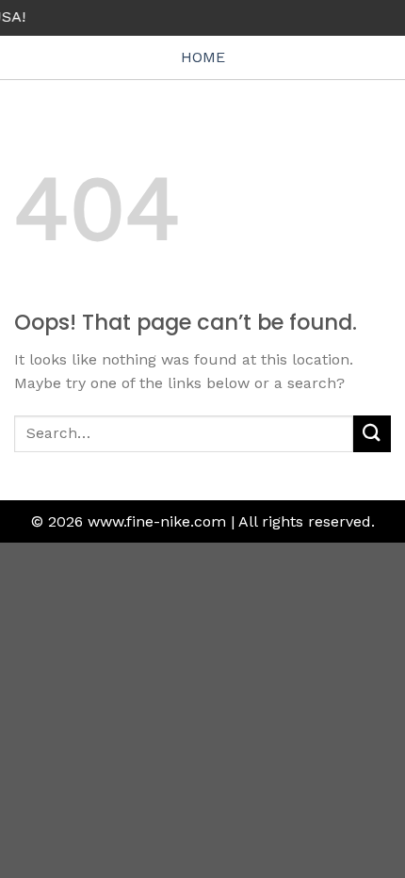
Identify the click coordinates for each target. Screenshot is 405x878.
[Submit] (372, 433)
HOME (203, 57)
